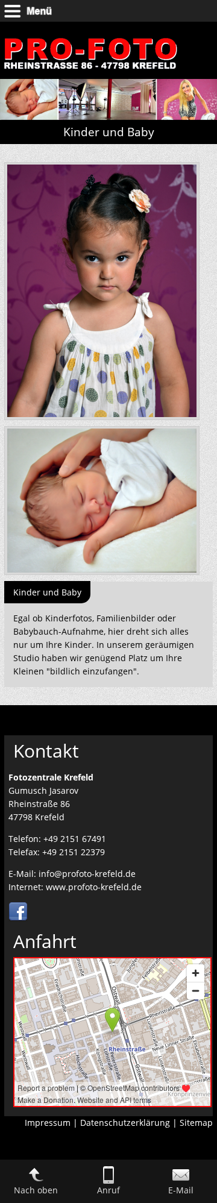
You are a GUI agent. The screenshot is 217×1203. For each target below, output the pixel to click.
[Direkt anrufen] (108, 1180)
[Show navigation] (108, 11)
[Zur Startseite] (90, 72)
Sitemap (196, 1122)
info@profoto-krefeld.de (87, 873)
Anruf (108, 1190)
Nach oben (36, 1190)
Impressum (48, 1122)
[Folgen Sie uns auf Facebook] (18, 918)
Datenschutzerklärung (125, 1122)
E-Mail (180, 1190)
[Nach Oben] (36, 1180)
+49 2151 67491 (74, 838)
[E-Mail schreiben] (181, 1180)
